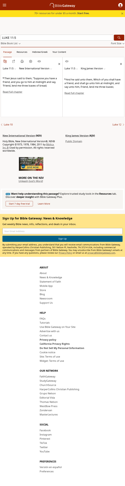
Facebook (45, 430)
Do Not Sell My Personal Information (62, 348)
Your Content (59, 51)
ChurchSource (48, 385)
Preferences (47, 471)
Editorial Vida (47, 397)
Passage (7, 51)
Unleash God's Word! (31, 181)
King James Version (77, 135)
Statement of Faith (50, 281)
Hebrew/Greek (40, 51)
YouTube (45, 451)
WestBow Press (48, 406)
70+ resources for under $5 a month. (61, 13)
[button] (120, 5)
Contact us (46, 335)
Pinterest (45, 438)
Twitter (44, 447)
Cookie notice (47, 352)
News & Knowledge (51, 277)
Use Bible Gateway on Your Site (57, 327)
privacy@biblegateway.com (101, 252)
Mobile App (46, 286)
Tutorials (45, 322)
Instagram (46, 434)
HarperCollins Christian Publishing (59, 389)
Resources (22, 51)
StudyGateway (48, 380)
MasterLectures (49, 414)
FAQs (43, 318)
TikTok (43, 443)
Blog (42, 294)
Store (43, 290)
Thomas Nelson (49, 402)
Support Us (46, 302)
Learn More (44, 203)
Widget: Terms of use (52, 361)
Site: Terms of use (50, 356)
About (43, 273)
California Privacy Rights (55, 343)
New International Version (19, 135)
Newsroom (46, 298)
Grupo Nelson (48, 393)
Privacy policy (48, 339)
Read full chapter (12, 92)
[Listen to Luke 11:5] (39, 61)
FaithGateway (47, 376)
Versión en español (51, 467)
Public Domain (73, 141)
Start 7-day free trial (19, 203)
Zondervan (46, 410)
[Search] (119, 38)
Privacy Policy (65, 252)
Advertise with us (49, 331)
